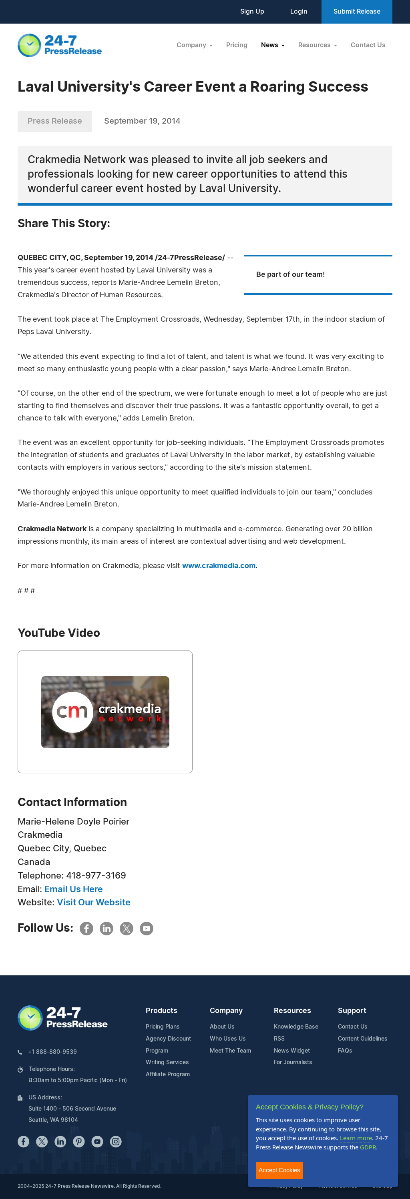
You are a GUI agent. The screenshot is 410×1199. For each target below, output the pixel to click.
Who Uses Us (228, 1039)
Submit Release (357, 11)
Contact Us (368, 45)
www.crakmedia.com (218, 566)
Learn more (356, 1138)
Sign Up (252, 11)
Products (161, 1011)
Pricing (236, 45)
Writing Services (167, 1062)
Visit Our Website (94, 902)
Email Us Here (73, 889)
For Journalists (293, 1062)
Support (352, 1011)
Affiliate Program (168, 1074)
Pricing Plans (163, 1027)
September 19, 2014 (142, 121)
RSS (279, 1039)
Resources (292, 1011)
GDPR (368, 1147)
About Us (222, 1027)
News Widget (292, 1051)
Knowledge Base (296, 1027)
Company (226, 1011)
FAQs (345, 1051)
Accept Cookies (279, 1170)
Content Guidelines (363, 1039)
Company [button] (192, 45)
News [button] (270, 45)
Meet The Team (230, 1051)
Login (299, 11)
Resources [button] (315, 45)
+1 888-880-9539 (52, 1052)
